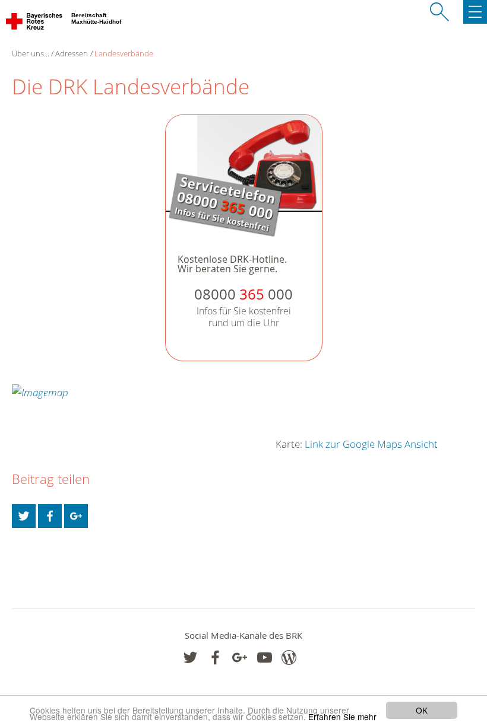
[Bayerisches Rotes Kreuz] (34, 23)
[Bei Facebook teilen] (50, 516)
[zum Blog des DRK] (289, 657)
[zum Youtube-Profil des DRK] (264, 657)
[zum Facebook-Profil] (190, 657)
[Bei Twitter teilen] (24, 516)
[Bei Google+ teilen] (76, 516)
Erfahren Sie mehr (342, 716)
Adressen (71, 53)
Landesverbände (123, 53)
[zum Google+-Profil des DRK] (239, 657)
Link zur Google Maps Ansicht (371, 444)
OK (422, 710)
